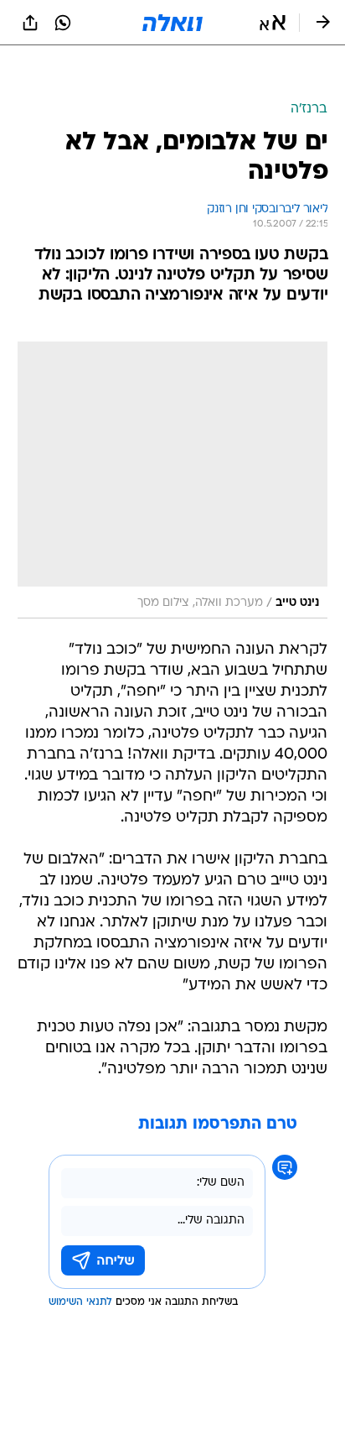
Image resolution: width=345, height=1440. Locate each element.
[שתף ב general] (30, 22)
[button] (273, 22)
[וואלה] (172, 22)
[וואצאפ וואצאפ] (62, 22)
